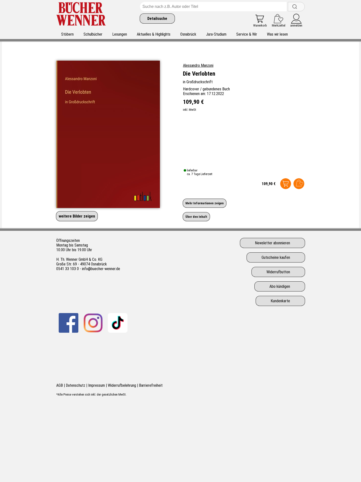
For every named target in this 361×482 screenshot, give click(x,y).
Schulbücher (92, 34)
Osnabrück (188, 34)
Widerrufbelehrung (122, 385)
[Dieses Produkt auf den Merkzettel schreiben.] (298, 183)
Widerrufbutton (278, 272)
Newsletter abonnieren (272, 243)
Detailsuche (157, 18)
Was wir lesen (277, 34)
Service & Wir (246, 34)
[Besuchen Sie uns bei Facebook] (68, 323)
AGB (59, 385)
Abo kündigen (279, 286)
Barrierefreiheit (151, 385)
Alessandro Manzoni (198, 65)
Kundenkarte (280, 301)
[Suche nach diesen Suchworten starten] (296, 6)
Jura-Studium (216, 34)
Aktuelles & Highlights (153, 34)
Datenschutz (75, 385)
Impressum (96, 385)
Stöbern (67, 34)
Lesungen (119, 34)
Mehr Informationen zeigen (204, 203)
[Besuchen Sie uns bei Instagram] (93, 323)
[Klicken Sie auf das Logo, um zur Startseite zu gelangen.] (81, 14)
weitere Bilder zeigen (77, 216)
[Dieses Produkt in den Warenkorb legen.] (285, 183)
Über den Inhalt (196, 217)
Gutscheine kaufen (276, 257)
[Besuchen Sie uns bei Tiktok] (117, 323)
